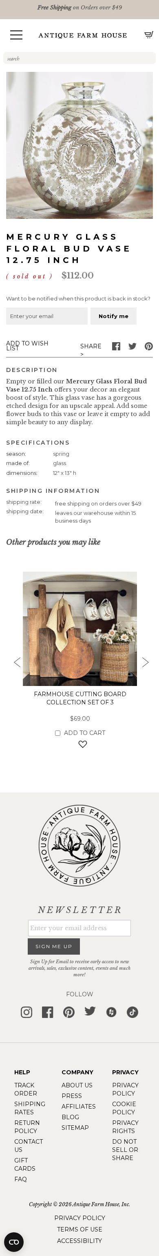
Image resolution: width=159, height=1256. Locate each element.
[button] (16, 35)
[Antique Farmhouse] (83, 35)
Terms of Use (79, 1229)
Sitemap (75, 1127)
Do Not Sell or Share (125, 1150)
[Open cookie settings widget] (14, 1242)
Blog (70, 1117)
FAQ (20, 1179)
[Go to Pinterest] (149, 348)
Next (145, 665)
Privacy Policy (79, 1218)
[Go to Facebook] (116, 348)
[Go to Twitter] (132, 348)
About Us (77, 1085)
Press (72, 1096)
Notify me (113, 316)
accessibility (79, 1241)
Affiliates (79, 1106)
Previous (14, 665)
